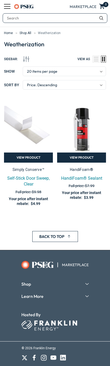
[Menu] (7, 6)
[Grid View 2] (103, 59)
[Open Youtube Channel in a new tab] (53, 358)
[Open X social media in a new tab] (25, 357)
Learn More (32, 296)
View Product (29, 157)
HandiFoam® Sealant (81, 178)
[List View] (96, 59)
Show (9, 71)
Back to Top (51, 236)
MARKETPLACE (75, 264)
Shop (26, 284)
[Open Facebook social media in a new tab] (34, 358)
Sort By (11, 85)
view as (83, 59)
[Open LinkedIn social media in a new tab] (63, 358)
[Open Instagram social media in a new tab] (44, 358)
